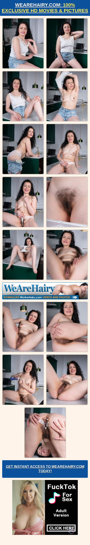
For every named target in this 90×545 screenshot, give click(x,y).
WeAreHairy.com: (45, 7)
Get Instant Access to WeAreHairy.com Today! (45, 469)
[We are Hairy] (45, 290)
